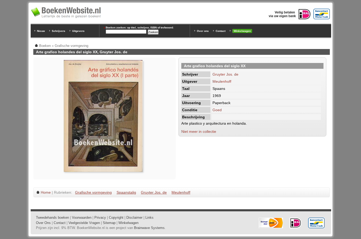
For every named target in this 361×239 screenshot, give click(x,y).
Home (46, 192)
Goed (217, 110)
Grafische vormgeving (93, 192)
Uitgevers (78, 31)
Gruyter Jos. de (225, 74)
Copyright (116, 218)
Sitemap (109, 223)
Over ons (203, 31)
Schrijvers (58, 31)
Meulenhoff (221, 81)
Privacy (100, 218)
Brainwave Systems (149, 228)
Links (149, 218)
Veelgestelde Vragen (84, 223)
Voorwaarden (81, 218)
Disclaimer (134, 218)
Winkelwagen (242, 31)
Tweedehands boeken (52, 218)
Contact (220, 31)
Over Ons (43, 223)
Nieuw (41, 31)
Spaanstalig (126, 192)
